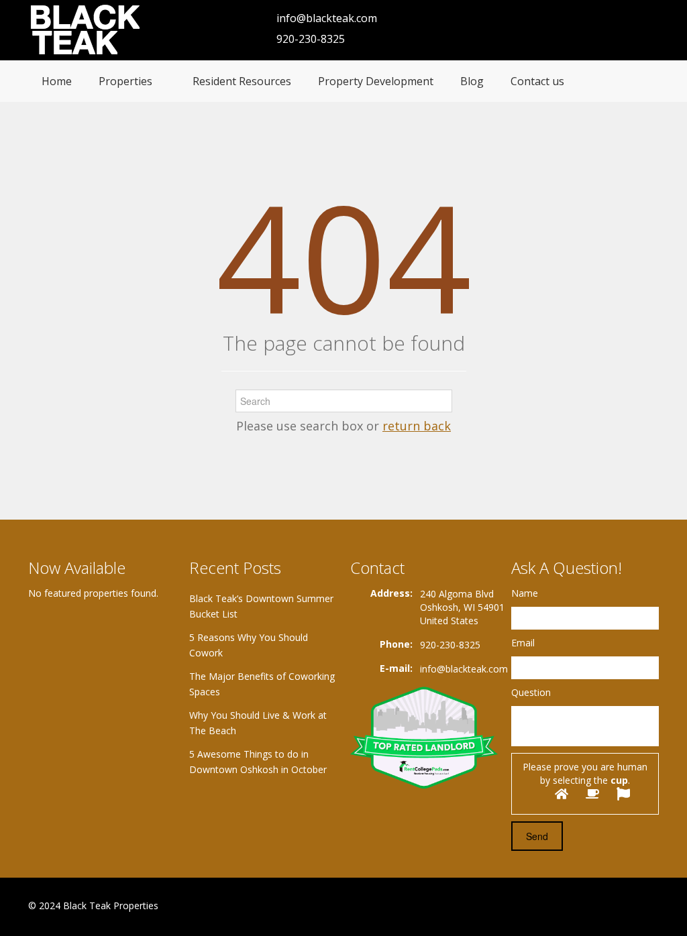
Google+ (618, 906)
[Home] (87, 29)
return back (416, 426)
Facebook (588, 906)
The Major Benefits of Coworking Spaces (262, 684)
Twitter (651, 906)
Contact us (537, 81)
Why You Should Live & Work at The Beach (258, 723)
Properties (125, 81)
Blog (472, 81)
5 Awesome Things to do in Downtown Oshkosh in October (258, 762)
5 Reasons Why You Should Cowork (248, 645)
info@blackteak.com (326, 18)
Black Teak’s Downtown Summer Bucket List (261, 606)
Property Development (375, 81)
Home (57, 81)
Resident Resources (242, 81)
